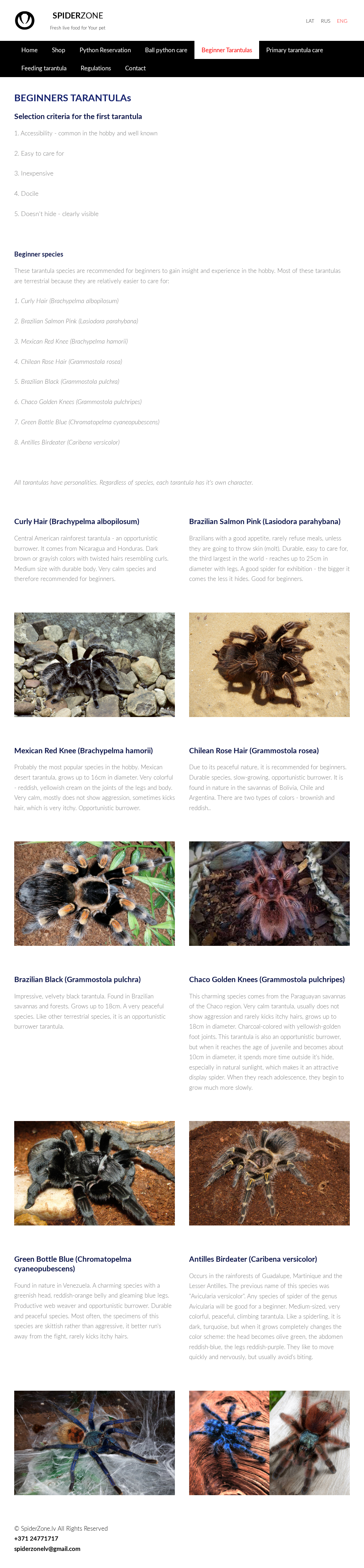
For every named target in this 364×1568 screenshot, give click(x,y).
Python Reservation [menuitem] (105, 50)
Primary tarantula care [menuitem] (294, 50)
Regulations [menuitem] (96, 68)
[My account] (295, 20)
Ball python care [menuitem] (166, 50)
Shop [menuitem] (58, 50)
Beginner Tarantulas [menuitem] (227, 50)
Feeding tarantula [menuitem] (43, 68)
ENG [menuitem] (342, 20)
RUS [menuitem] (325, 20)
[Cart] (278, 20)
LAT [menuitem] (310, 20)
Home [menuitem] (29, 50)
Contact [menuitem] (135, 68)
